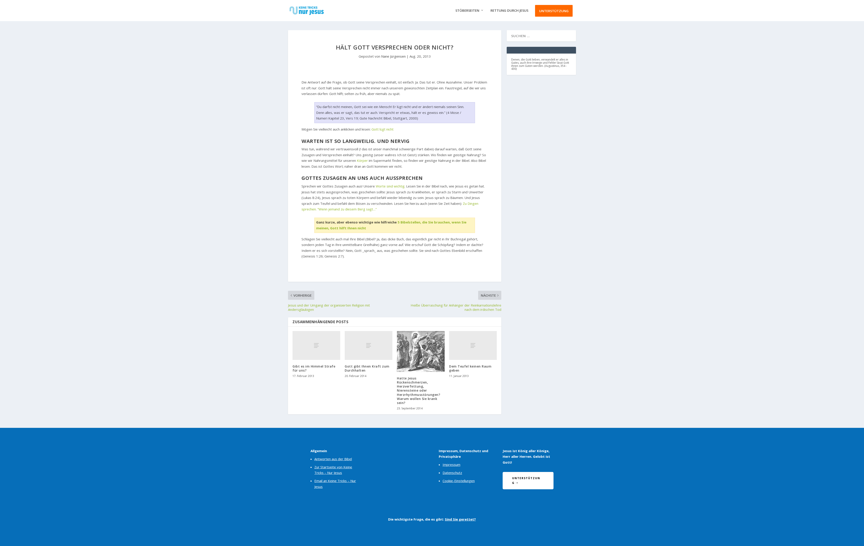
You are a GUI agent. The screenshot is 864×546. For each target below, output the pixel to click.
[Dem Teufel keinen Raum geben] (473, 345)
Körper (362, 160)
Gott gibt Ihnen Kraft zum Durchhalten (367, 368)
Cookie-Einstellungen (459, 480)
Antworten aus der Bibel (333, 459)
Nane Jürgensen (393, 56)
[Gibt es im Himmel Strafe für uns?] (316, 345)
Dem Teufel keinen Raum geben (470, 368)
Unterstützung (554, 11)
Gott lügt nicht (382, 129)
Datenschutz (452, 472)
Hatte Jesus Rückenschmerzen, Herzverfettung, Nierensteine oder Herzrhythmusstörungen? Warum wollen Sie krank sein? (418, 390)
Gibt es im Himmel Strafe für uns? (313, 368)
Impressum (451, 464)
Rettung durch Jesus (509, 11)
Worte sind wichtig (390, 186)
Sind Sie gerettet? (460, 519)
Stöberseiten (467, 11)
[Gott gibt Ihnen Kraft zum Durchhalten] (368, 345)
